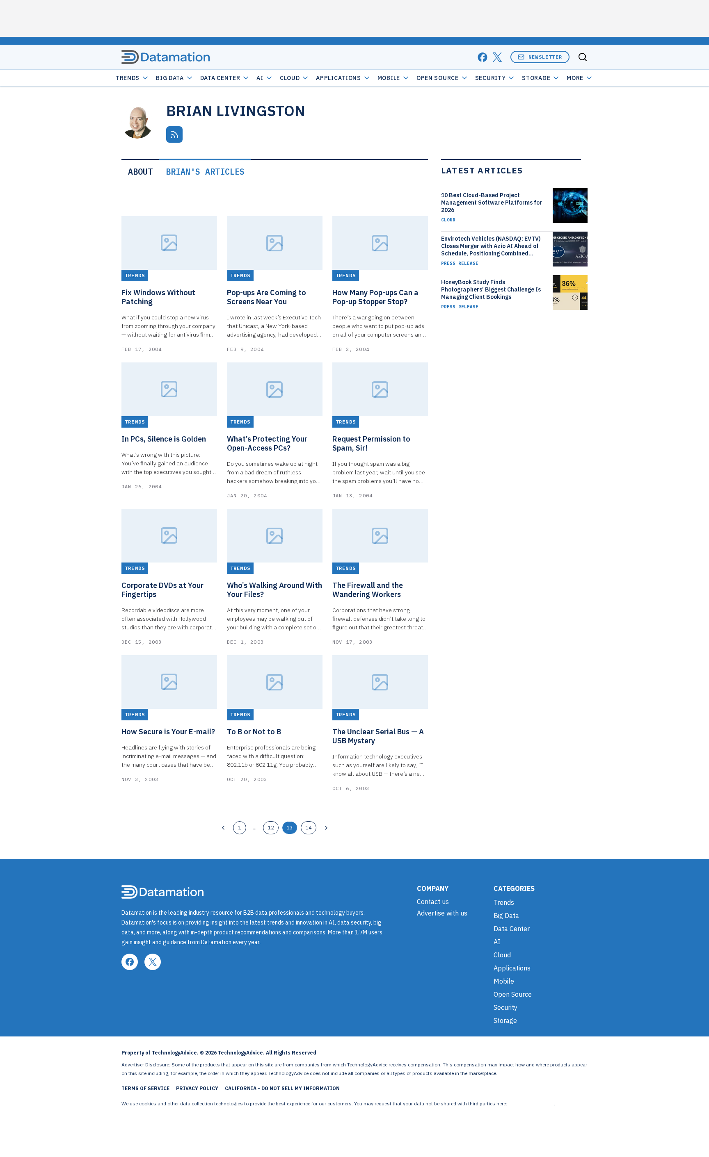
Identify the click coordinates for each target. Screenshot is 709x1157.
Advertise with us (442, 913)
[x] (497, 57)
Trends (128, 78)
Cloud (290, 78)
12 (271, 827)
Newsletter (545, 57)
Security (490, 78)
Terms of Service (145, 1088)
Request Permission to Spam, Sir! (371, 444)
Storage (536, 78)
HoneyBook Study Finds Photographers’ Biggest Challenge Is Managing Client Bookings (491, 289)
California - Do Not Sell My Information (282, 1088)
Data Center (220, 78)
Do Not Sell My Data (531, 1103)
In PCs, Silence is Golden (163, 439)
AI (259, 78)
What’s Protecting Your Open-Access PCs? (267, 444)
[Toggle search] (583, 57)
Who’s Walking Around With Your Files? (274, 590)
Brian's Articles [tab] (205, 171)
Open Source (437, 78)
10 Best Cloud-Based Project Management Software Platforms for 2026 (491, 202)
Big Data (170, 78)
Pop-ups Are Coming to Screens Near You (266, 297)
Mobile (388, 78)
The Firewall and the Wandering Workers (367, 590)
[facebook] (482, 57)
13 (289, 827)
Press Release (459, 263)
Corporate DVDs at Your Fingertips (162, 590)
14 (308, 827)
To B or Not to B (254, 731)
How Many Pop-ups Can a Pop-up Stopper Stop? (375, 297)
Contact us (433, 901)
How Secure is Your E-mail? (168, 731)
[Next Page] (326, 827)
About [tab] (140, 171)
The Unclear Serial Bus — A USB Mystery (378, 736)
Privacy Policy (197, 1088)
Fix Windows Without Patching (158, 297)
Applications (338, 78)
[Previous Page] (223, 827)
